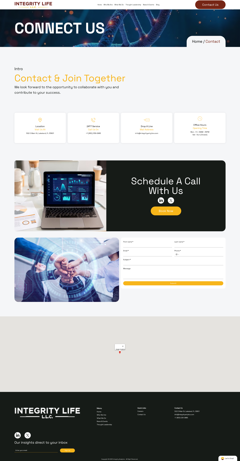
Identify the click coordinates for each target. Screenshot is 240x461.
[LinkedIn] (17, 435)
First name (128, 242)
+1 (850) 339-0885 (181, 418)
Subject (127, 260)
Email (126, 251)
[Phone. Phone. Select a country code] (177, 254)
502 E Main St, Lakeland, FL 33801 (187, 411)
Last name (179, 242)
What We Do (101, 418)
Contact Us (141, 414)
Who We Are (101, 415)
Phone (177, 251)
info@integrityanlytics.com (184, 414)
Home (197, 41)
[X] (27, 435)
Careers (140, 411)
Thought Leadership (104, 425)
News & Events (102, 421)
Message (126, 269)
